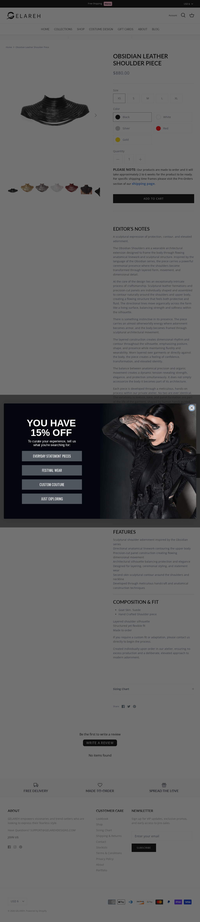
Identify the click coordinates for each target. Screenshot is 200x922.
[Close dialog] (192, 408)
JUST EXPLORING (52, 498)
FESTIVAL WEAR (52, 470)
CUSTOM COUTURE (51, 484)
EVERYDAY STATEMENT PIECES (52, 456)
